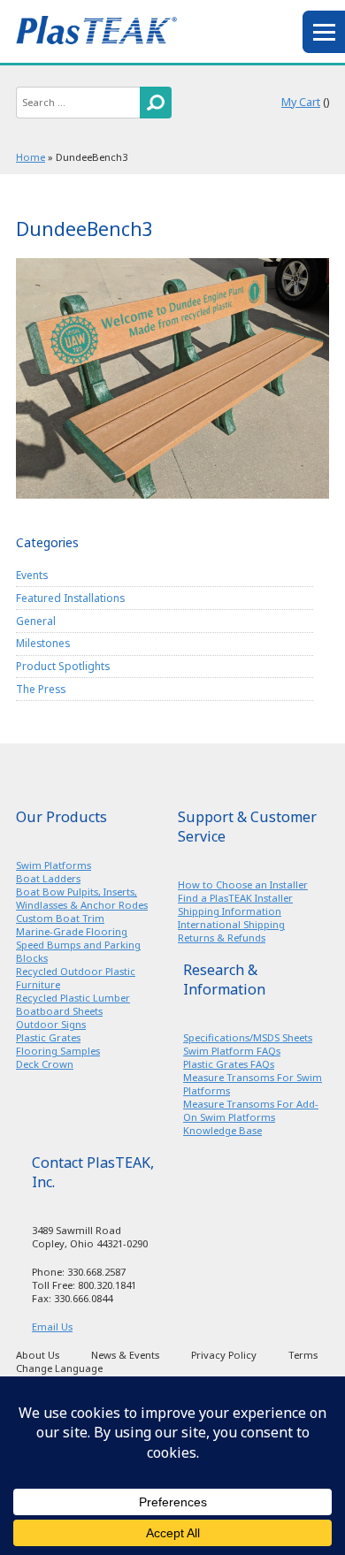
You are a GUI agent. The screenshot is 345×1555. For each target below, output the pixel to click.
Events (32, 575)
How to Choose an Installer (243, 884)
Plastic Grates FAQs (228, 1064)
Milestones (43, 643)
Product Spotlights (63, 666)
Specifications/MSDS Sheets (247, 1037)
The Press (40, 689)
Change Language (59, 1368)
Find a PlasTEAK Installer (235, 897)
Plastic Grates (48, 1037)
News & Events (125, 1354)
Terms (303, 1354)
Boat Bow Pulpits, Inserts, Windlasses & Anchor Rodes (82, 898)
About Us (37, 1354)
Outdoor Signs (51, 1024)
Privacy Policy (224, 1354)
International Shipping (231, 924)
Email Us (52, 1326)
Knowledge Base (222, 1130)
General (36, 621)
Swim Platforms (53, 865)
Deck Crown (44, 1064)
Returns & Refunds (221, 937)
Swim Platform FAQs (231, 1050)
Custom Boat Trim (60, 918)
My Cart (300, 102)
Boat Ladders (48, 878)
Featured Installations (70, 598)
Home (30, 157)
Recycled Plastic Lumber (73, 997)
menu (324, 32)
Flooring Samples (58, 1050)
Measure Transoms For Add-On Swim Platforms (250, 1110)
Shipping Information (229, 911)
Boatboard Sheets (59, 1011)
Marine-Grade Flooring (71, 931)
